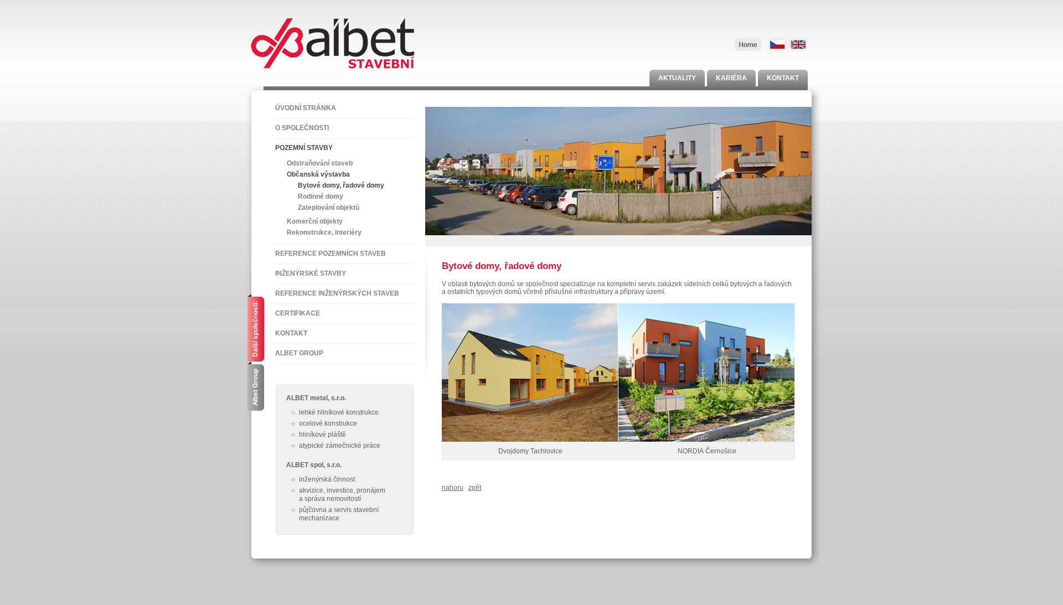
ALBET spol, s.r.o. (314, 465)
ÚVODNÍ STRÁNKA (305, 108)
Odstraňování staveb (320, 163)
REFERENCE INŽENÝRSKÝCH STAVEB (337, 293)
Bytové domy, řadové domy (341, 185)
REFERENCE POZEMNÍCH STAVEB (330, 253)
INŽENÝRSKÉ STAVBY (310, 273)
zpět (474, 488)
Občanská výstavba (318, 174)
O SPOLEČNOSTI (302, 128)
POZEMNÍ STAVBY (304, 148)
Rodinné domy (320, 196)
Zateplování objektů (328, 207)
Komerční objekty (315, 221)
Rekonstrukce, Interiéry (324, 232)
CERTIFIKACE (297, 313)
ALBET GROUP (299, 353)
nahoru (452, 488)
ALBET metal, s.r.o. (316, 398)
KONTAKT (291, 333)
